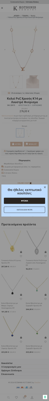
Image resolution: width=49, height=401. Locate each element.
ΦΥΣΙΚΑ (24, 200)
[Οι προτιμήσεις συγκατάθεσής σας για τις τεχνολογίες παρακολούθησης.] (45, 397)
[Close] (45, 187)
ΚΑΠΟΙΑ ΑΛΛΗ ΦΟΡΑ (24, 210)
